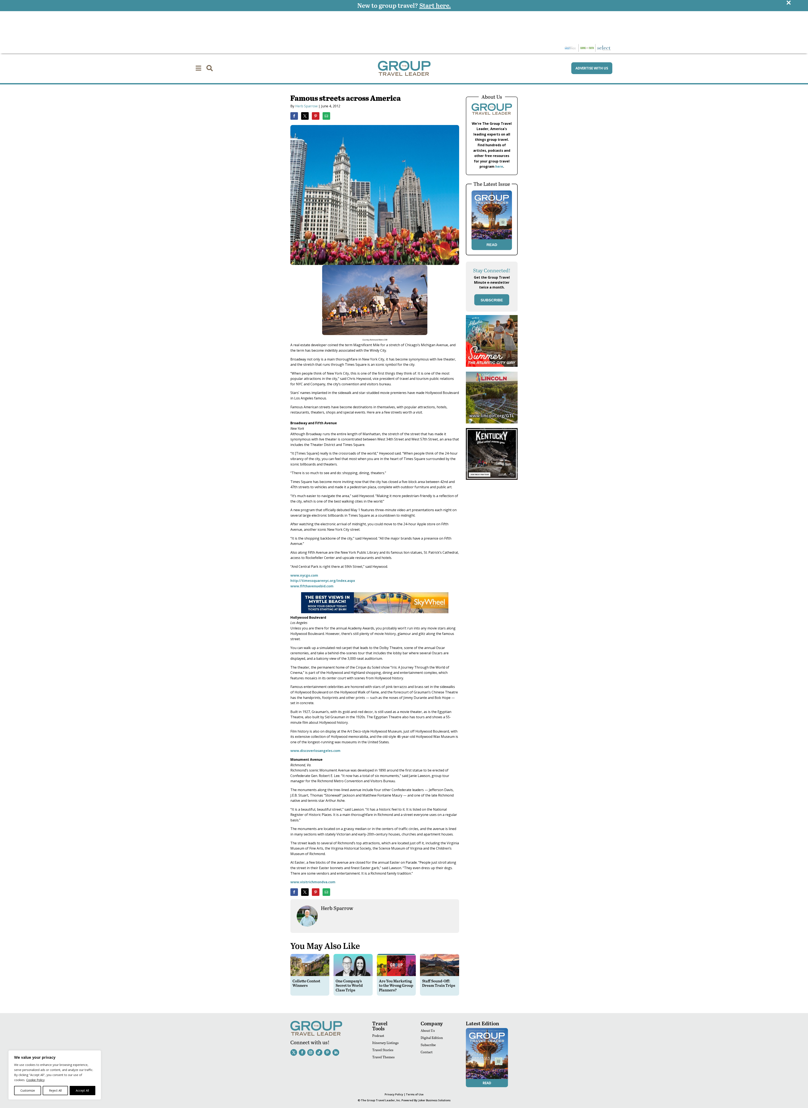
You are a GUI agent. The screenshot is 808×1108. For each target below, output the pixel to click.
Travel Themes (383, 1057)
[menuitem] (198, 68)
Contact (427, 1052)
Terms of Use (415, 1094)
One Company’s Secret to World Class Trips (349, 985)
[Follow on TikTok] (319, 1052)
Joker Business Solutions (435, 1100)
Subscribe (428, 1045)
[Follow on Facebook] (302, 1052)
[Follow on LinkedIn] (335, 1052)
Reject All (55, 1090)
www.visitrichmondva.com (312, 882)
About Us (428, 1030)
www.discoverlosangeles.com (315, 750)
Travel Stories (382, 1050)
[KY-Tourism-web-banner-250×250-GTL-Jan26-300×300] (492, 479)
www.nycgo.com (304, 575)
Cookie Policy (35, 1080)
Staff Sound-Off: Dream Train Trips (438, 983)
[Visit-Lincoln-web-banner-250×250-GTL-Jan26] (492, 422)
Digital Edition (432, 1037)
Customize (27, 1090)
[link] (294, 116)
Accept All (82, 1090)
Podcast (378, 1035)
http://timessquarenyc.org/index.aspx (322, 580)
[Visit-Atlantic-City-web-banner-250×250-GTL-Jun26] (492, 366)
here (499, 166)
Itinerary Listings (385, 1042)
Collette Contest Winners (306, 983)
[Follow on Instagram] (310, 1052)
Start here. (435, 5)
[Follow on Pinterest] (327, 1052)
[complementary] (54, 1075)
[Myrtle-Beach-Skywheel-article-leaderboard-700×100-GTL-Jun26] (374, 612)
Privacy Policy (394, 1094)
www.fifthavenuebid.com (312, 586)
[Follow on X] (293, 1052)
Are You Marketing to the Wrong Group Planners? (396, 985)
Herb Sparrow (306, 106)
